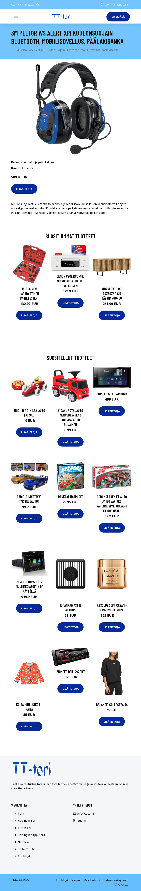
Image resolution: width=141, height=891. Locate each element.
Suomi (108, 4)
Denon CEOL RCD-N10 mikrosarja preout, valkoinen (70, 281)
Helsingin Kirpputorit (31, 835)
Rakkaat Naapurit (70, 496)
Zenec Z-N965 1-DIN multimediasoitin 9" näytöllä (29, 586)
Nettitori (23, 842)
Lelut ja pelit (36, 162)
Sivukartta (121, 884)
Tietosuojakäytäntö (115, 880)
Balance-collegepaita (112, 704)
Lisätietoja (24, 189)
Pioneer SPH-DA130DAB (111, 394)
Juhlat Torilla (26, 849)
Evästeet (76, 880)
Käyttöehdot (92, 880)
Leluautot (51, 162)
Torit (21, 813)
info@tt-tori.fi (121, 4)
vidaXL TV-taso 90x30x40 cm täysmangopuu (111, 293)
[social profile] (37, 4)
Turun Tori (25, 828)
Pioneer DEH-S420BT (70, 671)
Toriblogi (24, 856)
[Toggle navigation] (15, 16)
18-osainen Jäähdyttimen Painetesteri (29, 293)
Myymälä (118, 16)
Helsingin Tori (27, 821)
